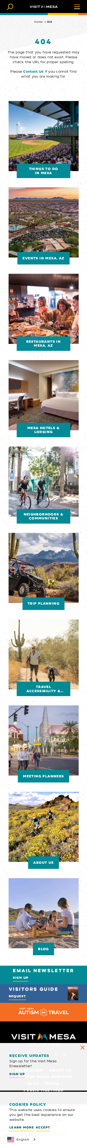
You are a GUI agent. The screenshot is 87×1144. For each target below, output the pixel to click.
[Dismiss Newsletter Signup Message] (82, 1047)
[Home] (44, 6)
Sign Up (20, 977)
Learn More (21, 1127)
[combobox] (22, 1139)
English (22, 1139)
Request (17, 996)
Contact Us (33, 71)
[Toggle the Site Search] (10, 6)
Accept (43, 1127)
